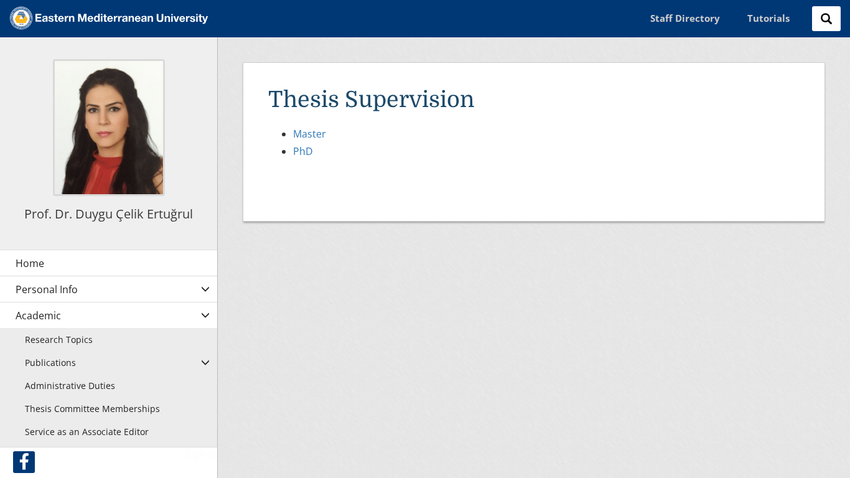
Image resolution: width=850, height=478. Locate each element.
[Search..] (826, 18)
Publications (50, 362)
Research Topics (59, 339)
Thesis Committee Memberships (92, 409)
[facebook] (24, 462)
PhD (303, 151)
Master (309, 134)
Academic (38, 315)
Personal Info (47, 289)
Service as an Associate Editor (87, 432)
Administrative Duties (70, 385)
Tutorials (768, 18)
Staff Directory (685, 18)
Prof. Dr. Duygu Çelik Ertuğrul (108, 213)
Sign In (201, 454)
